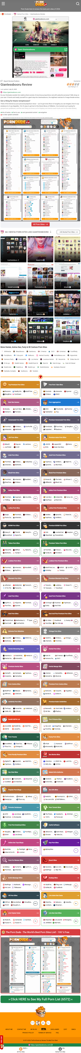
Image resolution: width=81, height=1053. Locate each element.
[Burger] (3, 3)
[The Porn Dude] (40, 4)
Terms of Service (44, 1033)
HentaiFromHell (13, 287)
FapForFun (39, 314)
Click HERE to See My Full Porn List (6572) (40, 999)
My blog (43, 1023)
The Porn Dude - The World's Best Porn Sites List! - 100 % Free (37, 932)
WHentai (66, 287)
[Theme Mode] (48, 1023)
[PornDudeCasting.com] (38, 1023)
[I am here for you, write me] (32, 1023)
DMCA (74, 1029)
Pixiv (12, 341)
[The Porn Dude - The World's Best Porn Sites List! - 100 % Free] (40, 964)
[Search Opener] (77, 3)
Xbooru (66, 260)
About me (9, 1029)
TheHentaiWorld (40, 287)
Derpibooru (66, 341)
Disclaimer (77, 81)
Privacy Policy (28, 1033)
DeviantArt (66, 314)
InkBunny (40, 341)
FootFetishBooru (12, 260)
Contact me (21, 1029)
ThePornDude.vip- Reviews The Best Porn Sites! (44, 1040)
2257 (65, 1029)
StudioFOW (39, 260)
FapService (12, 314)
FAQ (57, 1033)
